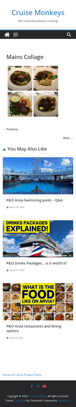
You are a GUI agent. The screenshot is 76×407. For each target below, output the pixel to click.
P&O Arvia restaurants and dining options (33, 328)
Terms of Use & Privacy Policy (21, 375)
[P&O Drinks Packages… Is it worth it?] (38, 223)
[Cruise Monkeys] (7, 34)
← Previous (10, 129)
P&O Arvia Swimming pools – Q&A (34, 200)
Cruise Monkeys (38, 12)
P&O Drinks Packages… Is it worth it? (36, 263)
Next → (68, 138)
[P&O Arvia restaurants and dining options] (38, 286)
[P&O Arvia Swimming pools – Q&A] (38, 160)
